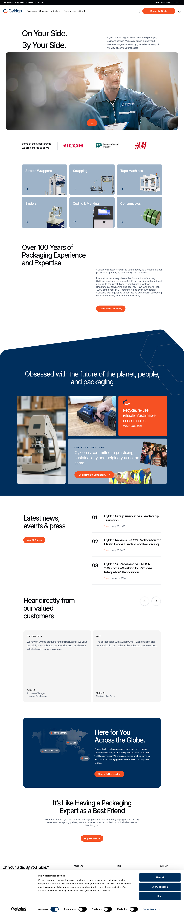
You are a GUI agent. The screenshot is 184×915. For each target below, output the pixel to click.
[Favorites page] (179, 11)
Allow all (160, 877)
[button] (31, 11)
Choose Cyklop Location (109, 774)
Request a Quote (158, 11)
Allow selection (160, 887)
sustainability (40, 2)
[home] (13, 11)
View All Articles (34, 540)
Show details (149, 909)
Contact (178, 2)
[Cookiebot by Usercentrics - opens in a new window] (18, 909)
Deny (160, 896)
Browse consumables (132, 426)
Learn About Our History (111, 308)
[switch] (82, 909)
